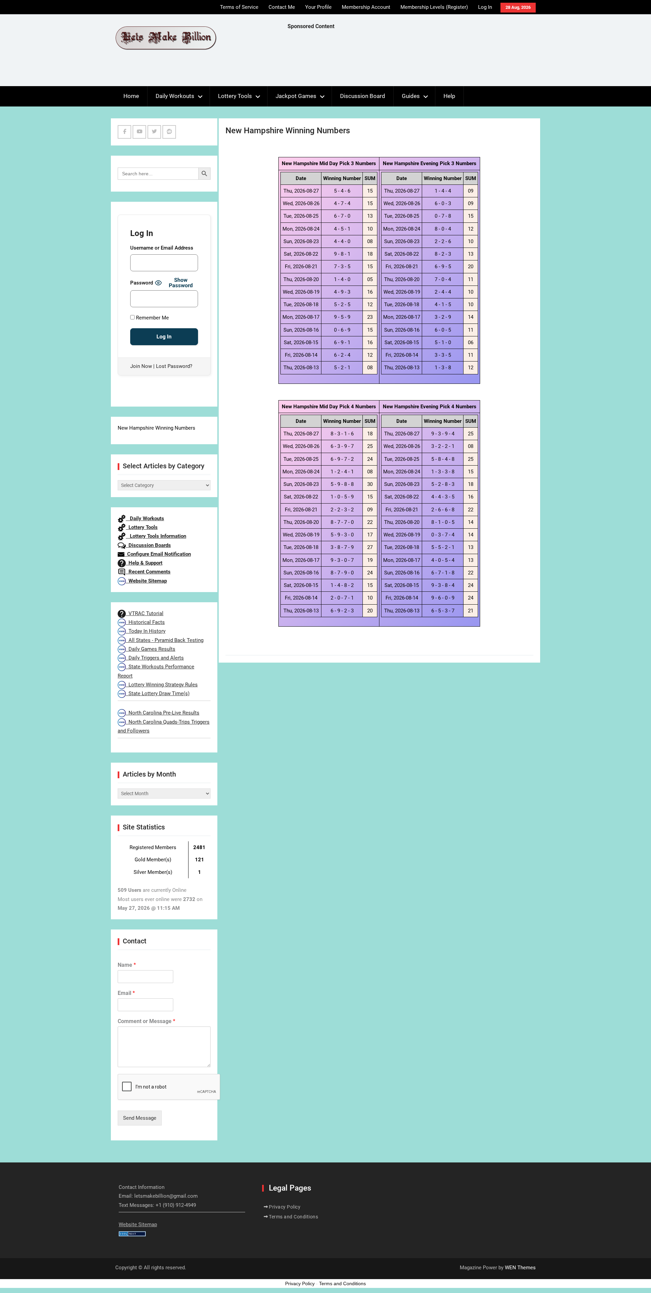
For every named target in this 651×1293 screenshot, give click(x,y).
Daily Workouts (175, 96)
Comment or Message (146, 1021)
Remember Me (152, 318)
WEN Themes (520, 1268)
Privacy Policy (284, 1207)
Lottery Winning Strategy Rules (162, 685)
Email (126, 993)
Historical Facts (145, 622)
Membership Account (366, 7)
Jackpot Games (296, 96)
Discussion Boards (148, 545)
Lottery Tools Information (156, 536)
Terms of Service (239, 7)
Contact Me (282, 7)
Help (449, 96)
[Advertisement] (411, 59)
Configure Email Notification (157, 554)
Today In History (145, 631)
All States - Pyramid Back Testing (164, 640)
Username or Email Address (161, 248)
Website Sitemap (146, 581)
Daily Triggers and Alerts (155, 658)
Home (131, 96)
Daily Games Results (150, 649)
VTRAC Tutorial (144, 613)
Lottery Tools (235, 96)
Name (127, 965)
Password (141, 283)
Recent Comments (148, 572)
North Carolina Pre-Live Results (162, 713)
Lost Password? (174, 366)
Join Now (141, 366)
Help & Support (144, 563)
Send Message (139, 1118)
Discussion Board (362, 96)
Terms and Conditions (293, 1216)
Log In (485, 7)
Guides (411, 96)
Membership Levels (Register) (434, 7)
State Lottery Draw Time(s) (158, 693)
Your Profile (318, 7)
